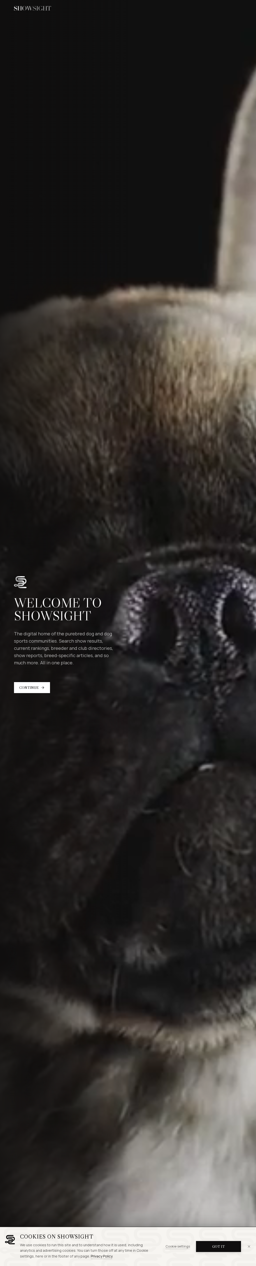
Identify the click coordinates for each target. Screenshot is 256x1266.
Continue (29, 688)
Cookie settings (178, 1246)
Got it (218, 1247)
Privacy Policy (101, 1256)
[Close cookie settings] (249, 1247)
